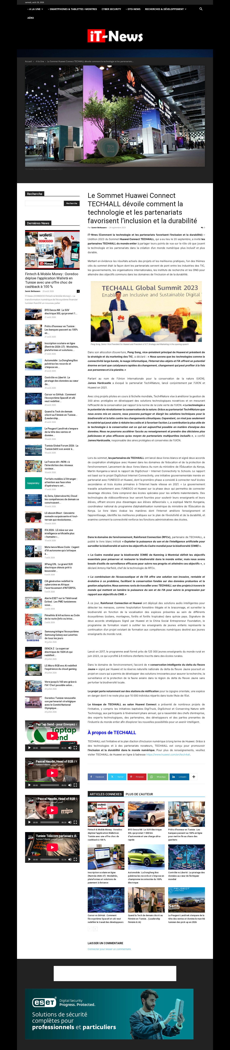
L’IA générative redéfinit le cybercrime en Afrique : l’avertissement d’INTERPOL (60, 584)
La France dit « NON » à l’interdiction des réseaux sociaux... (59, 465)
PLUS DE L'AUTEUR (139, 794)
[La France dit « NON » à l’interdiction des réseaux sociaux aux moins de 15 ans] (33, 466)
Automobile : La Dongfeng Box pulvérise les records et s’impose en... (61, 364)
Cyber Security (111, 9)
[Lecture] (29, 748)
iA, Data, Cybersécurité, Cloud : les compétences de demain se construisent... (62, 499)
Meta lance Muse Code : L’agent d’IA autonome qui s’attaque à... (62, 550)
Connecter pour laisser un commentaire (109, 949)
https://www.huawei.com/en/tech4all (168, 754)
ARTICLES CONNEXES (106, 794)
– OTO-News (133, 9)
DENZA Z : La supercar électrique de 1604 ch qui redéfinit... (58, 652)
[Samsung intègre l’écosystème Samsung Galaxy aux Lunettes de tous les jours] (33, 636)
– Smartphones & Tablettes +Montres (72, 9)
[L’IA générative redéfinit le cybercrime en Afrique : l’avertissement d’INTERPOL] (33, 585)
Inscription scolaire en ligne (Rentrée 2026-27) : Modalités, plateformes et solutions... (61, 346)
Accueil (28, 61)
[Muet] (70, 748)
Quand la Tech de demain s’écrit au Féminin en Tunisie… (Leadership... (61, 415)
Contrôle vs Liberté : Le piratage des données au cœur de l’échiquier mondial (186, 876)
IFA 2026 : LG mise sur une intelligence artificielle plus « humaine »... (59, 533)
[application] (52, 735)
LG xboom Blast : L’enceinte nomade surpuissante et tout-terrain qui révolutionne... (61, 516)
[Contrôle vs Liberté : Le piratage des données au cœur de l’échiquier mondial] (186, 857)
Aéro (30, 17)
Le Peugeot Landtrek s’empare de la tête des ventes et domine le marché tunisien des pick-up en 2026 (186, 918)
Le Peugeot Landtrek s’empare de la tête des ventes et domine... (61, 432)
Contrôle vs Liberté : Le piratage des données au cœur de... (61, 381)
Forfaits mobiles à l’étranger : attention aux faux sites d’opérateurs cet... (61, 482)
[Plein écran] (75, 748)
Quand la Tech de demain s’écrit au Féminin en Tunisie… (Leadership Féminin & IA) (145, 918)
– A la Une (33, 9)
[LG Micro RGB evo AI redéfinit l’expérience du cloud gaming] (33, 670)
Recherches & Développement (164, 9)
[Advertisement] (115, 973)
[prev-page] (90, 929)
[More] (193, 776)
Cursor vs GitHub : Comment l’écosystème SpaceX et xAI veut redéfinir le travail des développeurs (105, 918)
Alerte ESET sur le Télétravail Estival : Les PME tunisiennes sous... (61, 601)
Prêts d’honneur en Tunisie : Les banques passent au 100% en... (61, 329)
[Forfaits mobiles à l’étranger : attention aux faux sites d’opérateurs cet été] (33, 483)
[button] (201, 9)
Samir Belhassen (99, 227)
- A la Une (39, 61)
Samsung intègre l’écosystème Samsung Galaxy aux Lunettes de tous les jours (62, 635)
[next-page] (95, 929)
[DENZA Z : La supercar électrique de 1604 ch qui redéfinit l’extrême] (33, 653)
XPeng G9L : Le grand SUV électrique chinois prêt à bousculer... (59, 567)
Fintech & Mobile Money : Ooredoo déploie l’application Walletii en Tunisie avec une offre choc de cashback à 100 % (51, 280)
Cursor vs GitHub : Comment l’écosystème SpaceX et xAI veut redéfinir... (60, 398)
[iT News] (115, 36)
